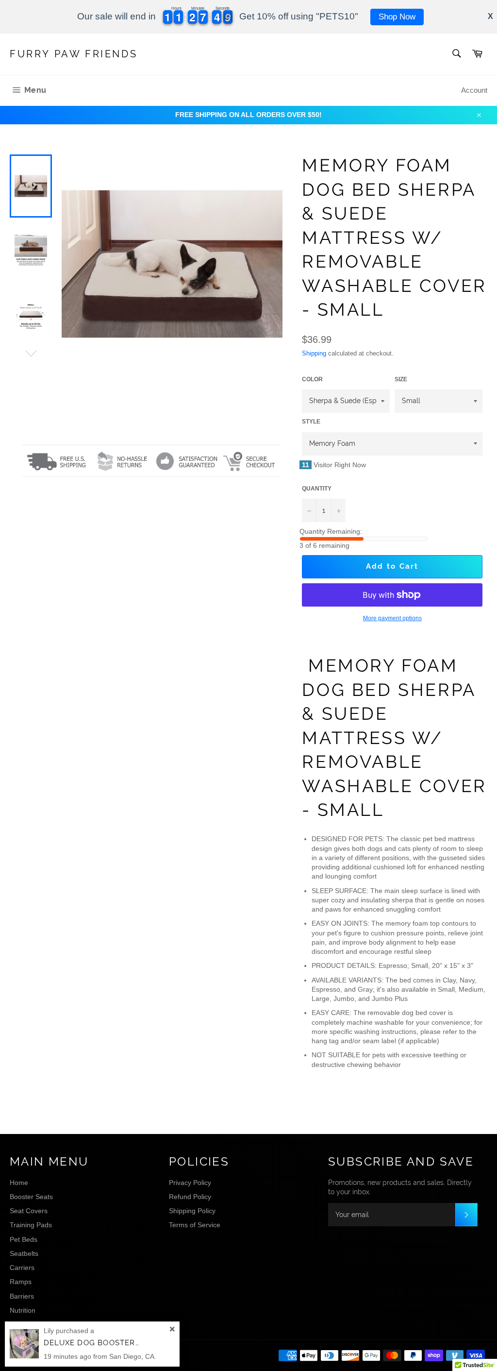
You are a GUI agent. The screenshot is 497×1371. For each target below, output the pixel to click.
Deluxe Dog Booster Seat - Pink (114, 1342)
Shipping (314, 353)
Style (311, 421)
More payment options (392, 618)
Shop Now (397, 16)
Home (19, 1182)
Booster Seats (31, 1197)
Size (401, 379)
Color (312, 379)
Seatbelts (24, 1253)
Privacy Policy (190, 1182)
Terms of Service (194, 1225)
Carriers (22, 1267)
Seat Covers (29, 1211)
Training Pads (31, 1225)
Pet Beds (23, 1239)
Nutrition (22, 1310)
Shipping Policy (192, 1211)
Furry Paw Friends (73, 54)
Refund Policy (190, 1197)
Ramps (21, 1282)
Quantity (316, 488)
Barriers (22, 1296)
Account (474, 90)
